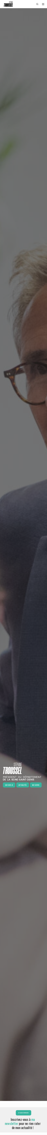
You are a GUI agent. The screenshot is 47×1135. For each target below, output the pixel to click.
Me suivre (35, 785)
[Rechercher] (37, 4)
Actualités (23, 785)
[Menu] (43, 4)
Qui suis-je (9, 785)
